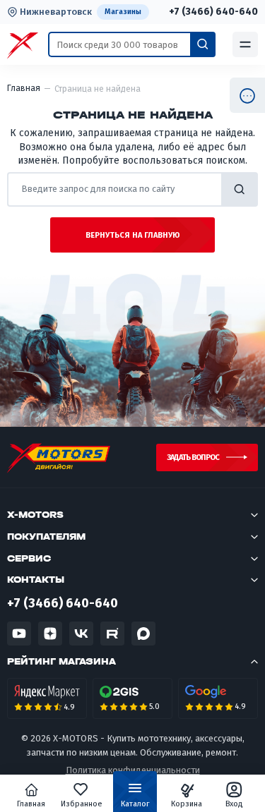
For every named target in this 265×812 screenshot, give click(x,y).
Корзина (186, 803)
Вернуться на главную (133, 235)
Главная (31, 803)
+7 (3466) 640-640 (213, 12)
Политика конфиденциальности (133, 770)
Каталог (135, 803)
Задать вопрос (193, 457)
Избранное (81, 803)
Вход (234, 803)
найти (239, 189)
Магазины (123, 11)
